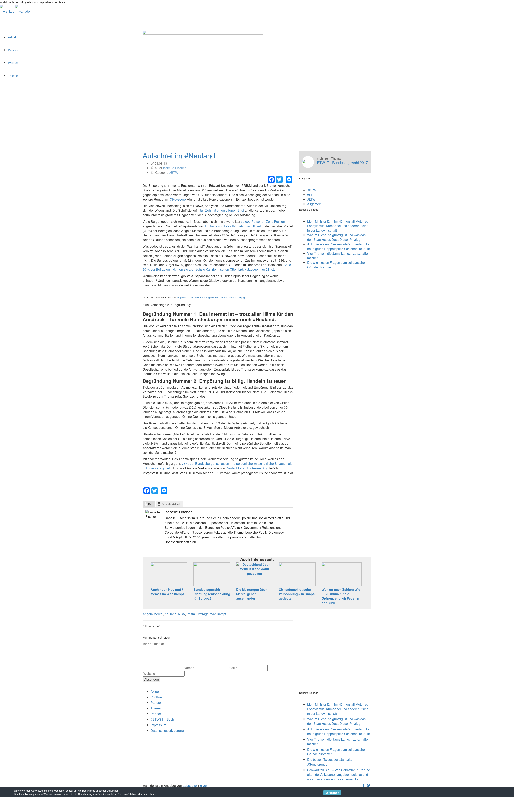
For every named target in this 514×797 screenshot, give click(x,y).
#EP (310, 194)
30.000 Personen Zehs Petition (263, 221)
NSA (181, 614)
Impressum (158, 725)
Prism (191, 614)
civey (204, 785)
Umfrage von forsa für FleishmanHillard (233, 226)
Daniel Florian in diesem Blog (247, 468)
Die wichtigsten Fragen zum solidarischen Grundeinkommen (337, 264)
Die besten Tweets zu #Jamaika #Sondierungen (329, 762)
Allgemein (314, 204)
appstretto (190, 785)
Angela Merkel (153, 614)
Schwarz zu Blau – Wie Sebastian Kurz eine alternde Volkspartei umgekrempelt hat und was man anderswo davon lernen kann (338, 774)
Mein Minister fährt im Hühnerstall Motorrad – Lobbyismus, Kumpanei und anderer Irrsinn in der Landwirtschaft (339, 226)
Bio (150, 504)
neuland (170, 614)
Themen (13, 76)
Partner (156, 713)
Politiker (13, 63)
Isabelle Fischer (174, 168)
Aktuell (12, 37)
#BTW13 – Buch (162, 719)
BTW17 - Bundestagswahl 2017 (342, 162)
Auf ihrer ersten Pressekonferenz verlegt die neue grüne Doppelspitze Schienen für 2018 (338, 246)
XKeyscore (178, 199)
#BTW (173, 172)
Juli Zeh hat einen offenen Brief (221, 210)
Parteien (13, 50)
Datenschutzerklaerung (167, 730)
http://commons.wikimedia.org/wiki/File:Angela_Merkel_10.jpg (211, 297)
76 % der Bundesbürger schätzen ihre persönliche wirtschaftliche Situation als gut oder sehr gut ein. (217, 465)
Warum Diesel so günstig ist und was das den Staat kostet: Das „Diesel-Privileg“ (336, 237)
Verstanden (332, 792)
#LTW (311, 199)
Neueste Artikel (171, 504)
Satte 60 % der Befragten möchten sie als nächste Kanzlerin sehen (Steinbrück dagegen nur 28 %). (217, 267)
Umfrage (202, 614)
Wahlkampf (218, 614)
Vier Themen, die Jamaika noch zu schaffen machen (338, 255)
